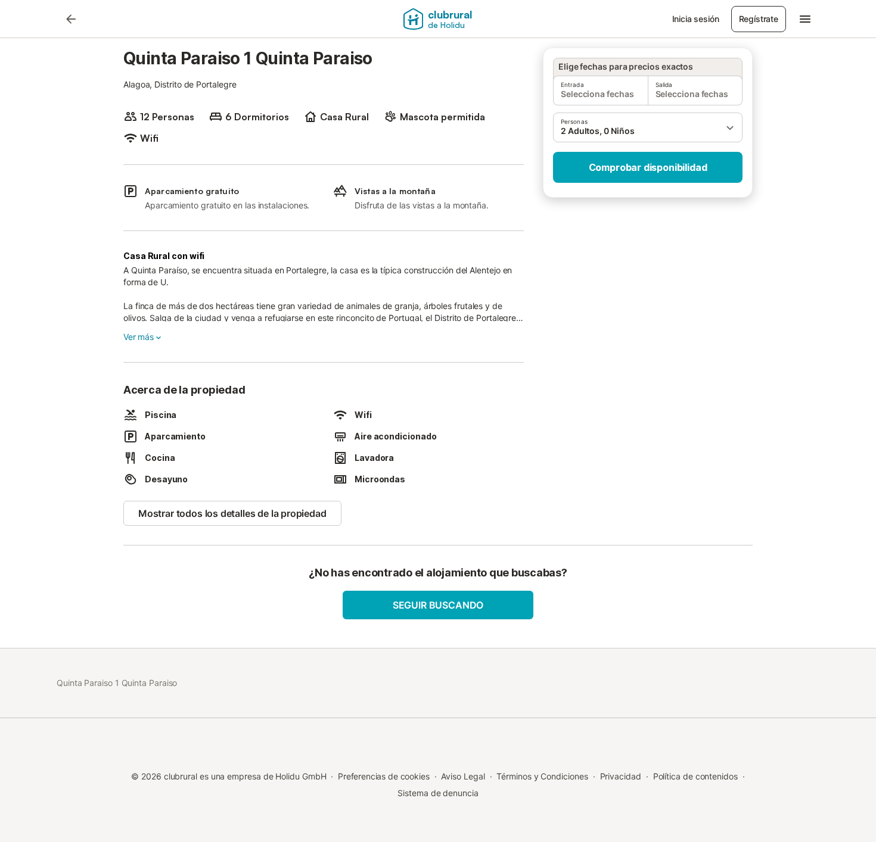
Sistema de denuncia (437, 793)
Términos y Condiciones (542, 776)
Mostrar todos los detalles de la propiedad (232, 513)
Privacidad (620, 776)
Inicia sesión (695, 19)
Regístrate (758, 19)
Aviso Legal (462, 776)
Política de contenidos (695, 776)
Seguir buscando (438, 605)
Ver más (138, 337)
